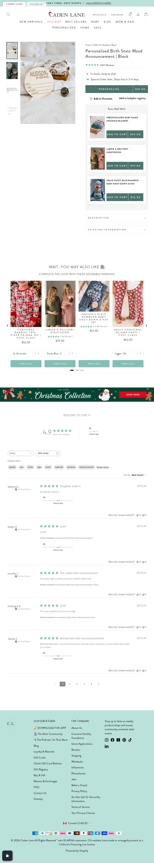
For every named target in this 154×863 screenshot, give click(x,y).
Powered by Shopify (77, 851)
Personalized (64, 27)
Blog (36, 746)
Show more (103, 467)
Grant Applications (81, 744)
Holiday (54, 22)
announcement (86, 467)
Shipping (76, 756)
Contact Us (40, 793)
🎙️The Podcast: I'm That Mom (51, 740)
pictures (71, 467)
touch (48, 467)
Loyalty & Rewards (44, 752)
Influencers (77, 767)
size (21, 467)
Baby (95, 22)
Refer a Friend (79, 785)
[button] (47, 44)
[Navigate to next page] (99, 684)
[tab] (14, 4)
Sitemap (38, 799)
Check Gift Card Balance (48, 763)
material (59, 467)
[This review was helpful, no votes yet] (138, 515)
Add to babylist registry (132, 98)
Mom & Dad (125, 22)
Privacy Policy (79, 791)
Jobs (73, 779)
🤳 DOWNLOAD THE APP (50, 728)
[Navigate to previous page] (55, 684)
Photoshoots (78, 773)
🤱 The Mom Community (48, 734)
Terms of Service (80, 807)
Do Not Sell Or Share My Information (85, 799)
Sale (98, 27)
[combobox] (21, 453)
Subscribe (117, 15)
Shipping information (107, 229)
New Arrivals (31, 22)
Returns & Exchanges (45, 781)
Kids (107, 22)
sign (39, 467)
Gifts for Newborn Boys (104, 45)
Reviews (75, 750)
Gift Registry (41, 769)
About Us (76, 728)
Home (85, 27)
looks (30, 467)
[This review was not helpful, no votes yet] (143, 515)
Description (98, 217)
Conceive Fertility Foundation (81, 736)
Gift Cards (40, 758)
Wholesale (100, 15)
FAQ (36, 787)
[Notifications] (130, 14)
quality (12, 467)
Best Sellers (76, 22)
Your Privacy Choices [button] (83, 813)
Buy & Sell (39, 775)
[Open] (7, 856)
